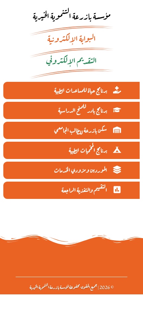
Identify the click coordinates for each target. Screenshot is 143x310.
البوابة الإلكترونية (72, 38)
